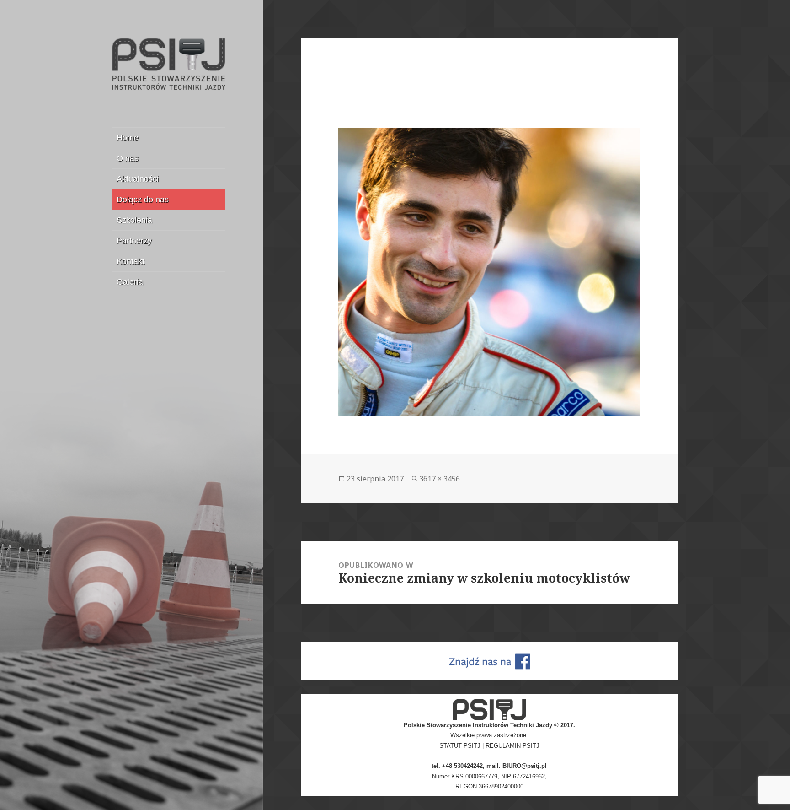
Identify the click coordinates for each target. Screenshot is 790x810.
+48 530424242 (462, 765)
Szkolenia (134, 220)
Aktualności (138, 179)
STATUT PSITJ (459, 745)
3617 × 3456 (439, 479)
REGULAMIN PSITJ (512, 745)
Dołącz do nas (143, 199)
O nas (128, 158)
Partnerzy (134, 240)
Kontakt (130, 261)
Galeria (130, 281)
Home (128, 137)
